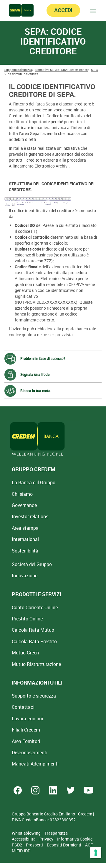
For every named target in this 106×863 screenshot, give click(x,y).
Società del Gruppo (32, 564)
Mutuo (36, 664)
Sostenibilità (25, 550)
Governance (24, 505)
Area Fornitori (26, 741)
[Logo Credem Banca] (21, 10)
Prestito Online (27, 618)
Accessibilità (24, 839)
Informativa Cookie (74, 839)
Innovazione (24, 575)
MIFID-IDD (21, 851)
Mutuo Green (25, 652)
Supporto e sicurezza (34, 696)
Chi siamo (22, 494)
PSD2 (17, 845)
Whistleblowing (27, 833)
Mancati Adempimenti (35, 763)
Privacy (46, 839)
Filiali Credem (26, 730)
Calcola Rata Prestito (34, 641)
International (25, 539)
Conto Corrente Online (35, 607)
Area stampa (25, 528)
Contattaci (23, 707)
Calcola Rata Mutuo (33, 630)
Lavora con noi (27, 718)
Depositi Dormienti (64, 845)
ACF (89, 845)
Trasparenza (56, 833)
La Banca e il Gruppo (33, 482)
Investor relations (30, 516)
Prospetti (35, 845)
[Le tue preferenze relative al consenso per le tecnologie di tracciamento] (95, 852)
